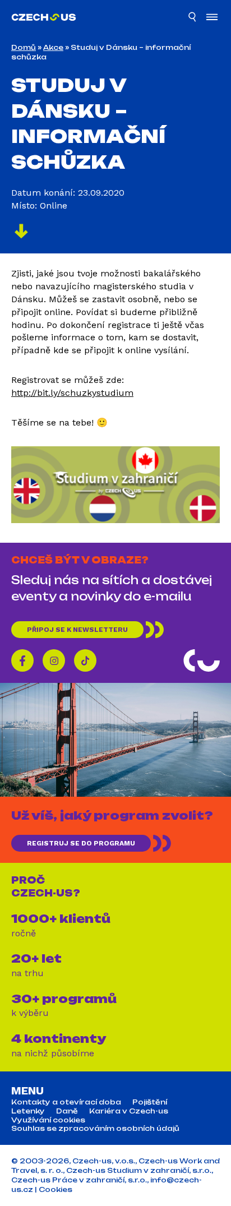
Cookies (55, 1189)
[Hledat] (192, 18)
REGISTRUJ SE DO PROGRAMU (81, 843)
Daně (67, 1111)
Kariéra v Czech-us (128, 1111)
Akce (53, 47)
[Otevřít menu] (212, 18)
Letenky (28, 1111)
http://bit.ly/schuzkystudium (72, 392)
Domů (23, 47)
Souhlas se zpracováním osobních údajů (95, 1128)
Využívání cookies (48, 1120)
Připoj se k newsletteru (77, 630)
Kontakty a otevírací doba (66, 1102)
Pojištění (149, 1102)
